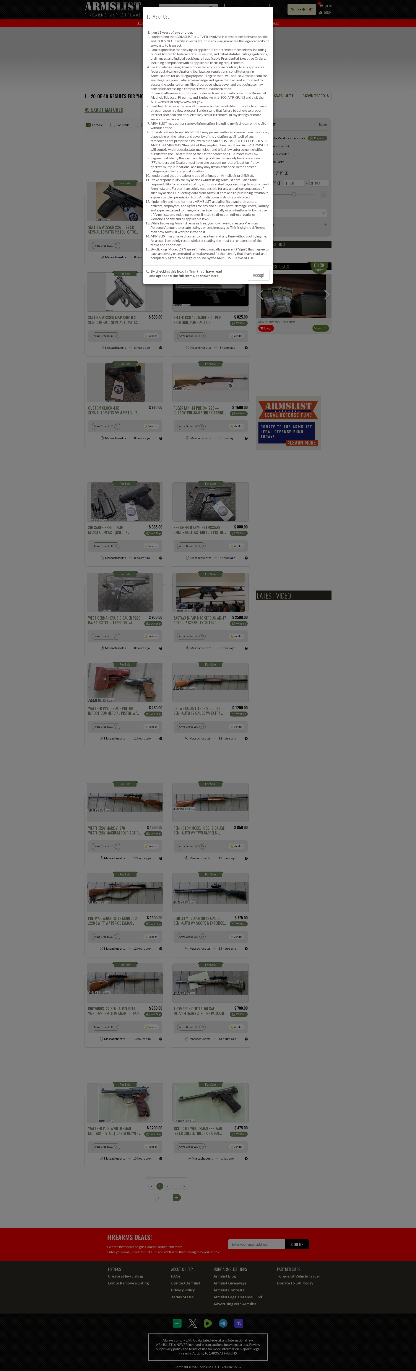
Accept (259, 274)
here (215, 275)
